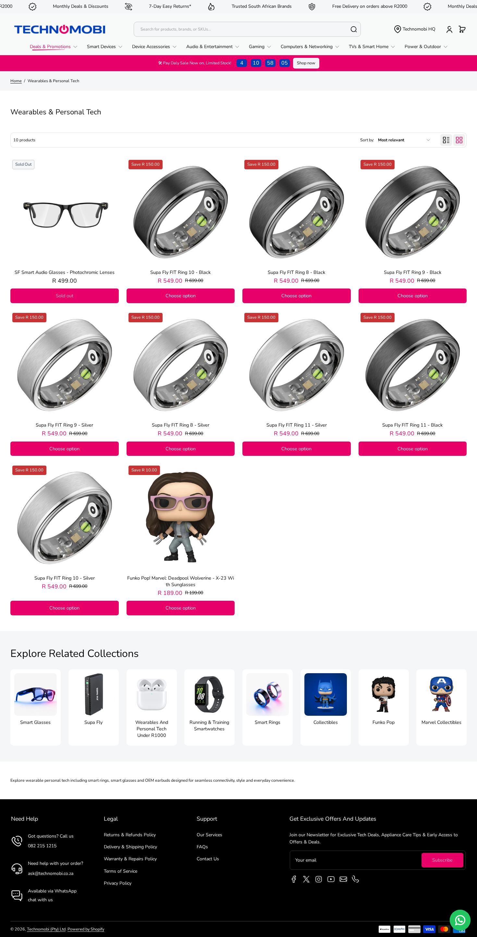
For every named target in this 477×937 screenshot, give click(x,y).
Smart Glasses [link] (35, 722)
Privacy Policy (117, 883)
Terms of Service (120, 871)
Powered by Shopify (85, 929)
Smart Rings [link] (267, 722)
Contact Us (208, 859)
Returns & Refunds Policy (130, 835)
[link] (56, 46)
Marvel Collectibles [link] (441, 722)
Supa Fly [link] (93, 722)
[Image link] (35, 707)
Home (16, 80)
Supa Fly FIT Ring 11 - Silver (296, 425)
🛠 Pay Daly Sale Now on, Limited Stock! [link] (223, 63)
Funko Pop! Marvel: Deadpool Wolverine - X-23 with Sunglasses (180, 581)
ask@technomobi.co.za (50, 873)
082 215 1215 (42, 846)
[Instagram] (319, 879)
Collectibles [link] (325, 722)
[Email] (343, 879)
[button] (414, 29)
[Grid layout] (459, 140)
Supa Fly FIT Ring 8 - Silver (180, 425)
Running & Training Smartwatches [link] (209, 725)
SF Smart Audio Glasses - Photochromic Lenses (65, 272)
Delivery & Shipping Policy (130, 847)
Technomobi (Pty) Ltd (46, 929)
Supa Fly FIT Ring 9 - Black (412, 272)
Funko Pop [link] (384, 722)
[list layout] (446, 140)
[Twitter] (306, 879)
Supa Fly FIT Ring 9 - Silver (64, 425)
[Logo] (59, 29)
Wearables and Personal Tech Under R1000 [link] (151, 728)
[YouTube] (331, 879)
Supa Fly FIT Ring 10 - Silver (64, 578)
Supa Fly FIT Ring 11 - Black (412, 425)
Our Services (209, 835)
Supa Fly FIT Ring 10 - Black (180, 272)
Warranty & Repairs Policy (130, 859)
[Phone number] (356, 879)
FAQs (202, 847)
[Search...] (354, 29)
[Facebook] (294, 879)
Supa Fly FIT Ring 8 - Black (296, 272)
